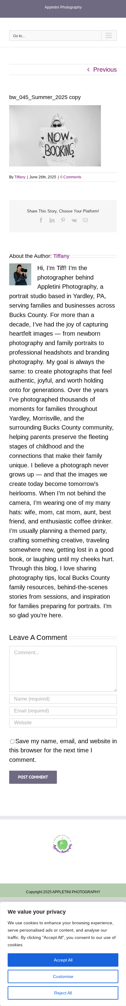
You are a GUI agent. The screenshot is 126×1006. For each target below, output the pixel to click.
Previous (105, 69)
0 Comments (70, 177)
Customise (63, 976)
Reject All (63, 992)
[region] (63, 954)
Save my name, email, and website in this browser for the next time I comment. (63, 750)
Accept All (63, 960)
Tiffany (19, 177)
